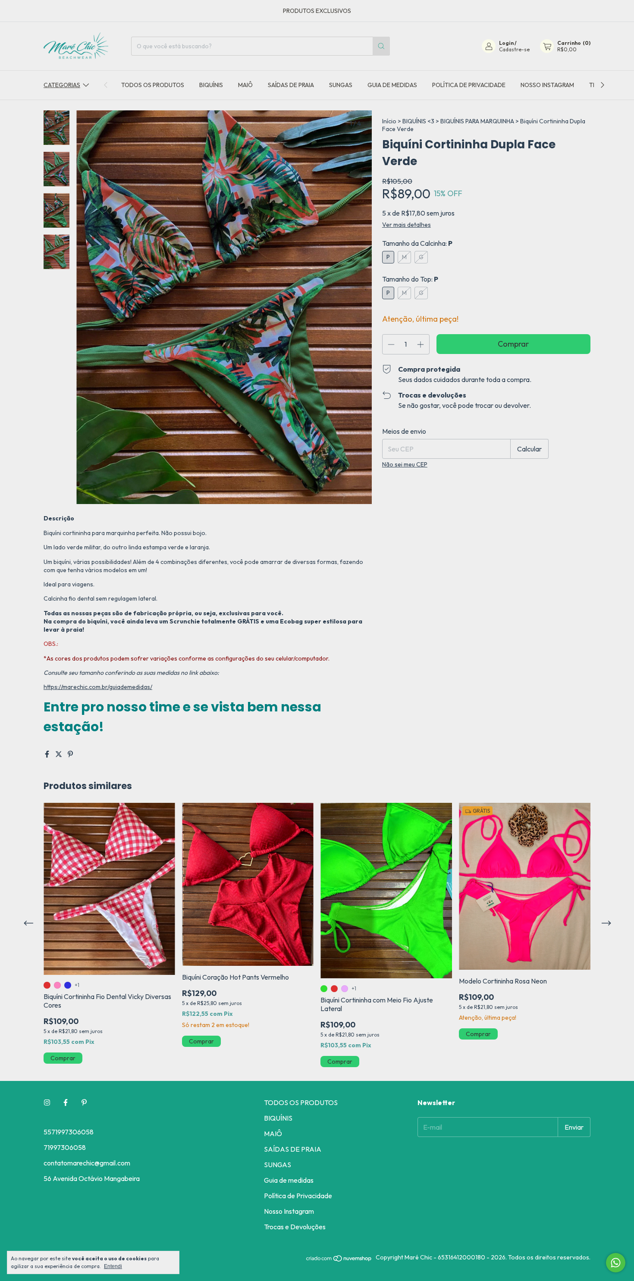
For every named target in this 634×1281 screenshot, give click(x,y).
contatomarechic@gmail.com (87, 1163)
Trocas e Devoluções (295, 1226)
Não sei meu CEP (404, 464)
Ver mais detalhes (406, 225)
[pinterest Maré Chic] (84, 1102)
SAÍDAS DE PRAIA (291, 85)
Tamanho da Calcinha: (417, 243)
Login (506, 43)
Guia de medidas (392, 85)
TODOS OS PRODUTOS (152, 85)
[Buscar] (381, 46)
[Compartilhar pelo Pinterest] (70, 754)
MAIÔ (245, 85)
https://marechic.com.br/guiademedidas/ (98, 687)
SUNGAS (340, 85)
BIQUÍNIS (211, 85)
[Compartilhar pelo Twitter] (59, 754)
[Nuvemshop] (339, 1260)
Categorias (62, 85)
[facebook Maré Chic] (65, 1102)
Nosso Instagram (547, 85)
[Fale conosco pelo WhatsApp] (615, 1262)
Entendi (113, 1266)
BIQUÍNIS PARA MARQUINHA (477, 121)
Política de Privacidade (468, 85)
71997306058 (65, 1147)
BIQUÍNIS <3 (418, 121)
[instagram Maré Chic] (47, 1102)
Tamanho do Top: (410, 279)
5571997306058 (69, 1132)
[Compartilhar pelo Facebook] (48, 754)
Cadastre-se (514, 49)
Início (389, 121)
